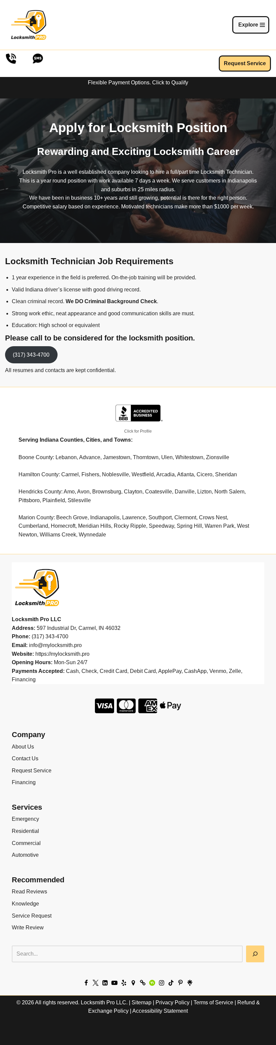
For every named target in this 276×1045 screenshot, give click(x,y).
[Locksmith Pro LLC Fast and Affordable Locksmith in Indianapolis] (28, 25)
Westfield (143, 474)
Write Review (28, 927)
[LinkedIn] (105, 983)
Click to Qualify (170, 82)
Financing (24, 782)
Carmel (70, 474)
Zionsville (217, 457)
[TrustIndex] (143, 983)
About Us (23, 747)
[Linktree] (190, 983)
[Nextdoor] (152, 983)
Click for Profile (138, 431)
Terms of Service (213, 1002)
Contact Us (25, 758)
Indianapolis (104, 517)
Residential (25, 831)
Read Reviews (29, 891)
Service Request (31, 916)
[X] (96, 983)
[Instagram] (162, 983)
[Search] (255, 954)
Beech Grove (72, 517)
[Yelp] (124, 983)
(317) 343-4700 (31, 355)
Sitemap (141, 1002)
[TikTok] (171, 983)
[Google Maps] (133, 983)
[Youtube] (114, 983)
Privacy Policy (172, 1002)
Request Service (245, 63)
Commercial (26, 843)
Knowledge (25, 904)
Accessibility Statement (160, 1011)
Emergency (25, 819)
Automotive (25, 855)
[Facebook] (86, 983)
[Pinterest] (180, 983)
